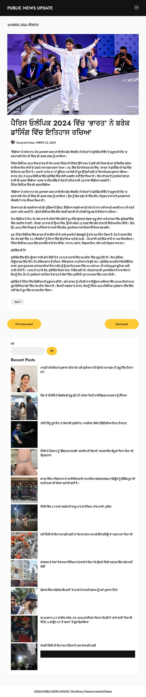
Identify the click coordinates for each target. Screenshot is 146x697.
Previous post (24, 324)
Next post (122, 324)
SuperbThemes (103, 691)
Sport (17, 301)
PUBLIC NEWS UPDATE (30, 8)
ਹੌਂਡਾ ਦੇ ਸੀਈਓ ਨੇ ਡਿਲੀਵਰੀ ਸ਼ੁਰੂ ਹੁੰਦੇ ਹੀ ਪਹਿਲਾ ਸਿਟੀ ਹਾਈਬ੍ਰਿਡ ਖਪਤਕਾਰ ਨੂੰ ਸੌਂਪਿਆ (83, 395)
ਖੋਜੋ (12, 343)
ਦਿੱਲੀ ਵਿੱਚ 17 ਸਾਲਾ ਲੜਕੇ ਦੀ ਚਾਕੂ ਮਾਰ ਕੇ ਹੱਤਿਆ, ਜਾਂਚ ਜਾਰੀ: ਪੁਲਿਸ (75, 506)
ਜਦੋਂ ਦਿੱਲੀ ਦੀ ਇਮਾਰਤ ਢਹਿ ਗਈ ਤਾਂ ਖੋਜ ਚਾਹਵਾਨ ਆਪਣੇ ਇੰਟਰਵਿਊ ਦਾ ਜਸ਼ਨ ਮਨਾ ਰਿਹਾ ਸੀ (86, 534)
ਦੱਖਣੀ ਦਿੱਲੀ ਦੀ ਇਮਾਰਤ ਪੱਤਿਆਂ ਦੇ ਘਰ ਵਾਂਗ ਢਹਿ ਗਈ (68, 645)
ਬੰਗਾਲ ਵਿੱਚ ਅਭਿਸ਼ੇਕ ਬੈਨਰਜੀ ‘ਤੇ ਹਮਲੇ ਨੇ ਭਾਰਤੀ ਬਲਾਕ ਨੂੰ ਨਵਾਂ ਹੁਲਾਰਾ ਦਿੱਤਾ (79, 590)
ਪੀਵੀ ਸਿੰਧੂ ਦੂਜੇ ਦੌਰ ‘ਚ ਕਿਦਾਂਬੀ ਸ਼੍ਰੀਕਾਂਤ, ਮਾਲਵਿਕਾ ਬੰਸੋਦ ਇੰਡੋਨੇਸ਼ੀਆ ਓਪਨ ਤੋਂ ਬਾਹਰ (83, 423)
